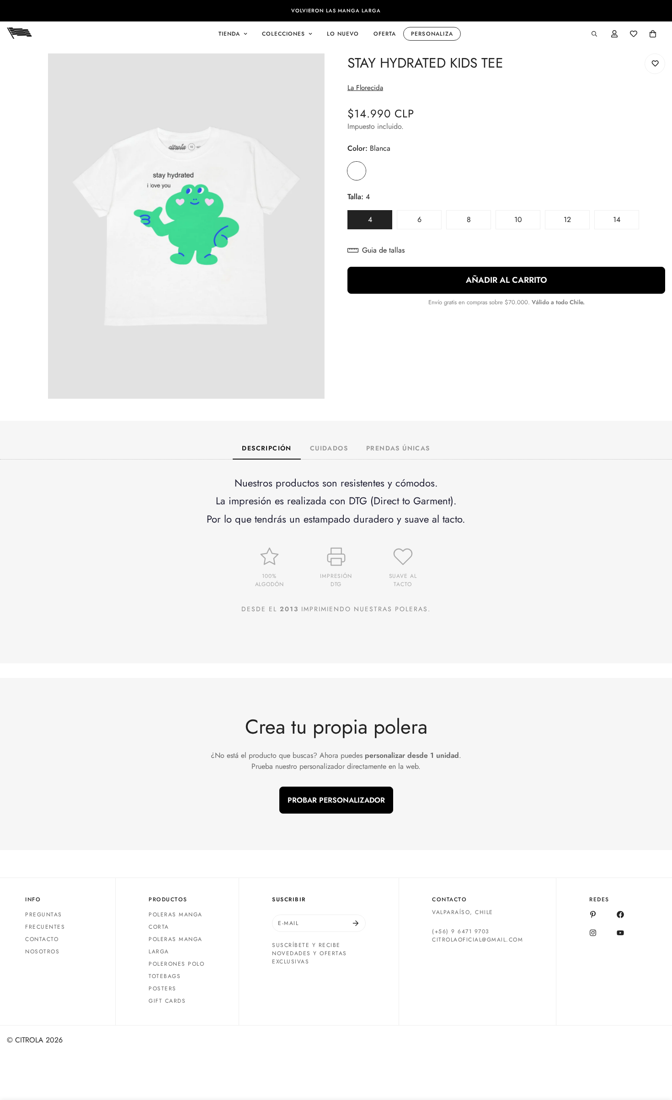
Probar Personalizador (336, 800)
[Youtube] (620, 932)
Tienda (229, 34)
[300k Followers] (620, 914)
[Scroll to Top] (654, 1050)
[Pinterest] (593, 914)
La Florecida (365, 88)
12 (577, 222)
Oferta (384, 34)
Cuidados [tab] (329, 448)
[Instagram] (593, 932)
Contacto (42, 939)
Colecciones (283, 34)
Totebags (165, 976)
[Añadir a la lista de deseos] (655, 63)
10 (527, 222)
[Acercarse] (316, 73)
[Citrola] (19, 34)
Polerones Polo (176, 964)
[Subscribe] (356, 923)
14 (626, 222)
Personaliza (432, 34)
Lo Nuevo (343, 34)
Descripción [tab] (266, 448)
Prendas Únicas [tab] (398, 448)
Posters (162, 988)
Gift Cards (167, 1001)
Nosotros (42, 951)
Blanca (356, 171)
